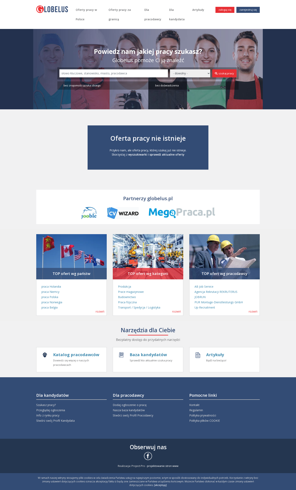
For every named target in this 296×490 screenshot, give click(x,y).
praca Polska (49, 297)
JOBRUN (200, 297)
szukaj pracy (226, 73)
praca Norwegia (51, 302)
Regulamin (196, 410)
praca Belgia (49, 307)
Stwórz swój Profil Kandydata (55, 420)
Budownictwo (127, 297)
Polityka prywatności (202, 415)
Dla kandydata (177, 14)
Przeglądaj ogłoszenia (50, 410)
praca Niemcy (50, 292)
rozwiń (100, 311)
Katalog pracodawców (76, 354)
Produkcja (124, 286)
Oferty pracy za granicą (120, 14)
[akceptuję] (160, 485)
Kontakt (194, 405)
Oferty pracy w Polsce (86, 14)
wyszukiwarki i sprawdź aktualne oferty (156, 154)
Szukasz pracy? (46, 405)
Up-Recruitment (205, 307)
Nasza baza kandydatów (129, 410)
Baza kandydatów (148, 354)
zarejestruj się (248, 9)
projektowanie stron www (162, 466)
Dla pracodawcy (152, 14)
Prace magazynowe (131, 292)
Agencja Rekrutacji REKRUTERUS (216, 292)
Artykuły (198, 10)
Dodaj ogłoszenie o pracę (130, 405)
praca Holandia (51, 286)
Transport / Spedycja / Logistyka (139, 307)
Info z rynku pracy (47, 415)
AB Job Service (204, 286)
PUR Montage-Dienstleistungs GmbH (219, 302)
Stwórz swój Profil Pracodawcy (133, 415)
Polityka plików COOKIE (204, 420)
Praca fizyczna (127, 302)
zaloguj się (224, 9)
